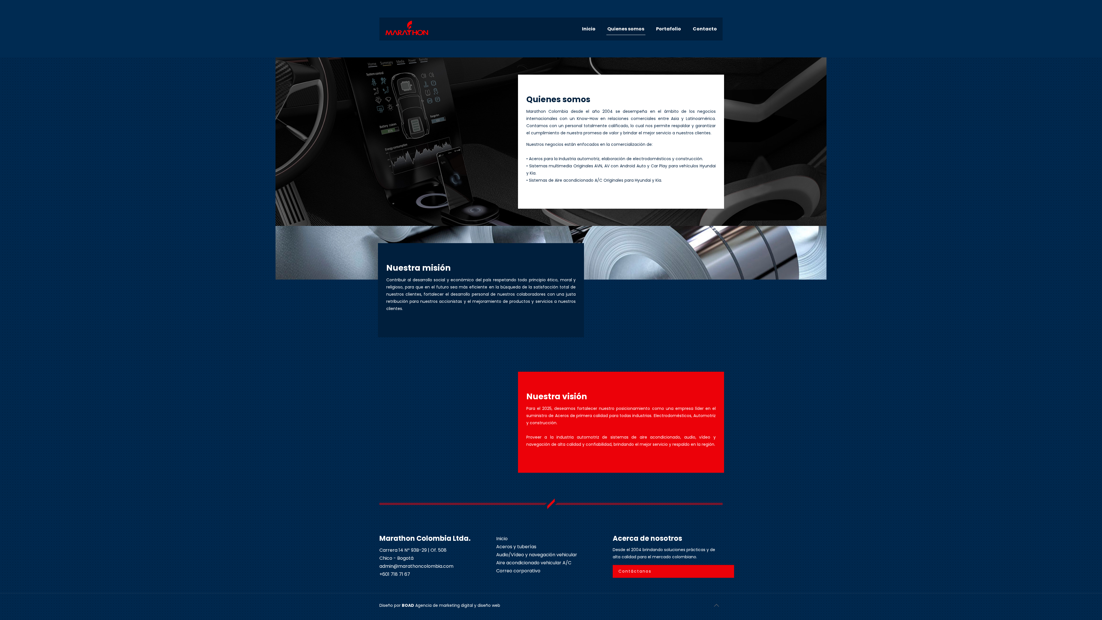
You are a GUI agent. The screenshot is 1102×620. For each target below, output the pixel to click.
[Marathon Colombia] (406, 28)
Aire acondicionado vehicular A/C (533, 562)
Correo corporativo (518, 570)
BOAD (408, 605)
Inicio (502, 538)
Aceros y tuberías (516, 546)
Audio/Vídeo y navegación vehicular (536, 554)
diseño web (489, 605)
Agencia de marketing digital (444, 605)
